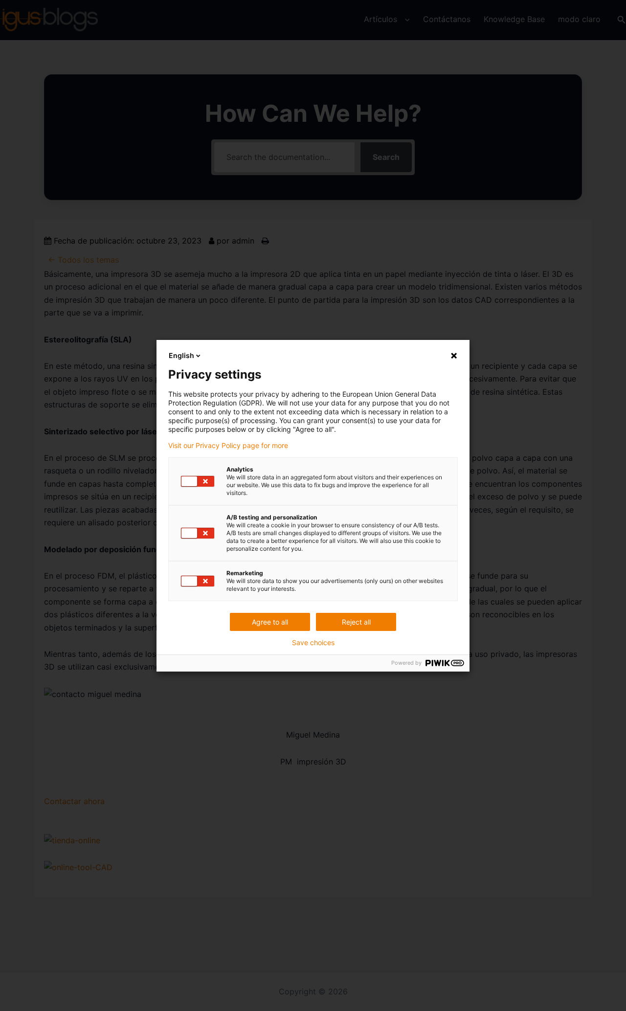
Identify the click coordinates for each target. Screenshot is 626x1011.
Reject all (356, 622)
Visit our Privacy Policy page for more (228, 445)
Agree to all (270, 622)
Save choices (313, 643)
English (181, 355)
